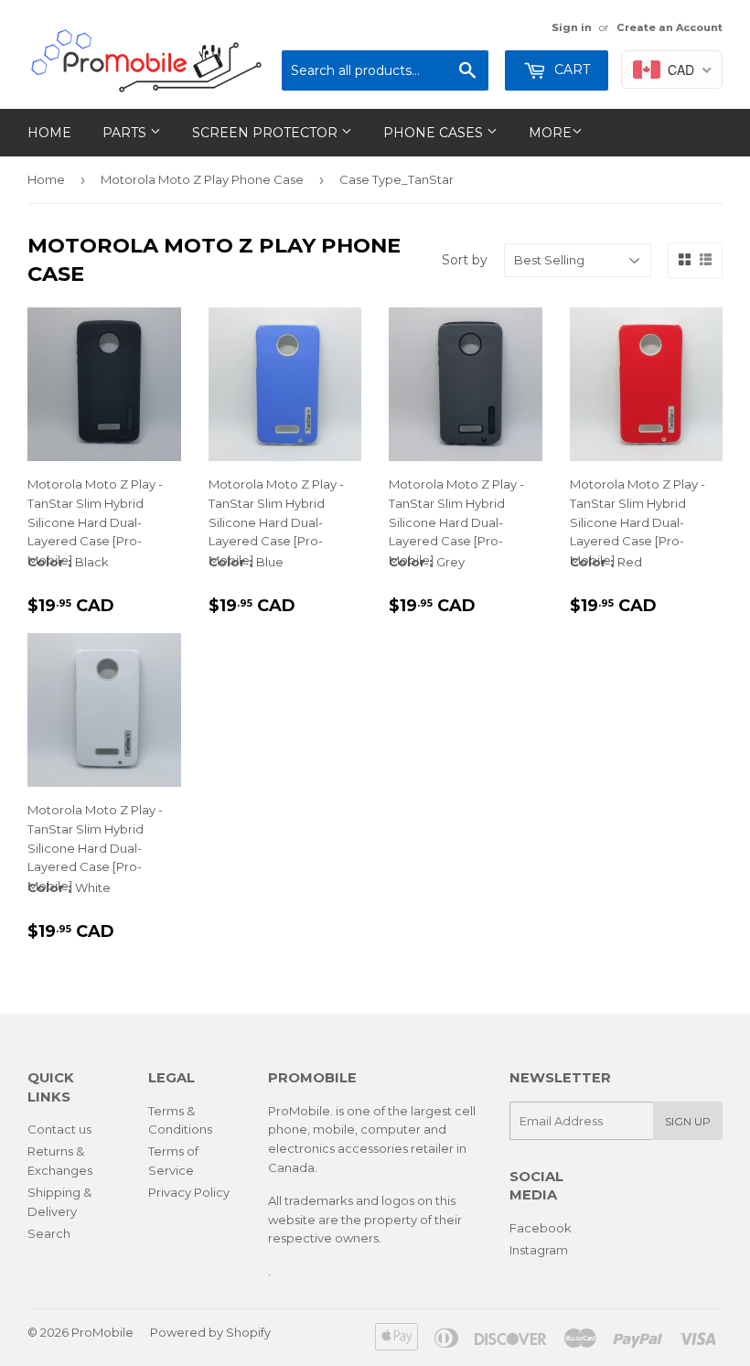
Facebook (540, 1228)
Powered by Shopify (210, 1332)
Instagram (538, 1249)
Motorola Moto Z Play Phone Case (202, 179)
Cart (570, 69)
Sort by (465, 260)
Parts (126, 132)
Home (49, 132)
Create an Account (669, 27)
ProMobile (102, 1332)
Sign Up (688, 1121)
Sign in (572, 27)
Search (48, 1233)
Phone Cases (435, 132)
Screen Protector (266, 132)
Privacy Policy (189, 1192)
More (550, 132)
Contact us (59, 1129)
